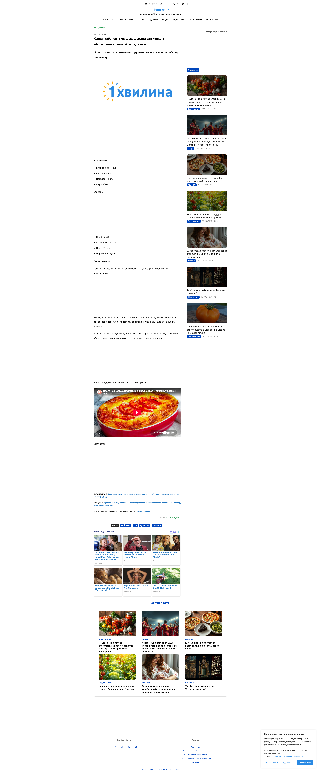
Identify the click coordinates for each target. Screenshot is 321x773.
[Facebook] (130, 4)
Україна (191, 260)
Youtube (189, 4)
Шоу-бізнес (193, 297)
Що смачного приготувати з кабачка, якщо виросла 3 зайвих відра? (202, 645)
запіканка (125, 525)
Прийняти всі (305, 762)
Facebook (137, 4)
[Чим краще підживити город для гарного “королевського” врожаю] (207, 201)
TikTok (167, 4)
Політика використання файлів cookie (287, 756)
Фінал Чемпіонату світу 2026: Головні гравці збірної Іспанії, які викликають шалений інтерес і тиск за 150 (206, 141)
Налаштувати (272, 762)
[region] (288, 749)
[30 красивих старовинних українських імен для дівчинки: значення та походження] (207, 237)
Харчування (194, 109)
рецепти (157, 525)
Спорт (191, 148)
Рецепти (99, 27)
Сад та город (194, 221)
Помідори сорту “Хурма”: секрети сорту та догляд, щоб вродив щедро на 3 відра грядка (206, 329)
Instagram (153, 4)
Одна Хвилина (143, 511)
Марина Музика (219, 32)
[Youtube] (183, 4)
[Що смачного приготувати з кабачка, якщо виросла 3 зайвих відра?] (207, 164)
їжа (135, 525)
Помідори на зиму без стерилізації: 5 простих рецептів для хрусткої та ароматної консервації (206, 102)
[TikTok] (161, 4)
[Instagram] (146, 4)
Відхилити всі (288, 762)
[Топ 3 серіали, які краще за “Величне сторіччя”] (207, 277)
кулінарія (144, 525)
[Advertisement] (137, 137)
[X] (174, 4)
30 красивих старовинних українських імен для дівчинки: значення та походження (207, 253)
